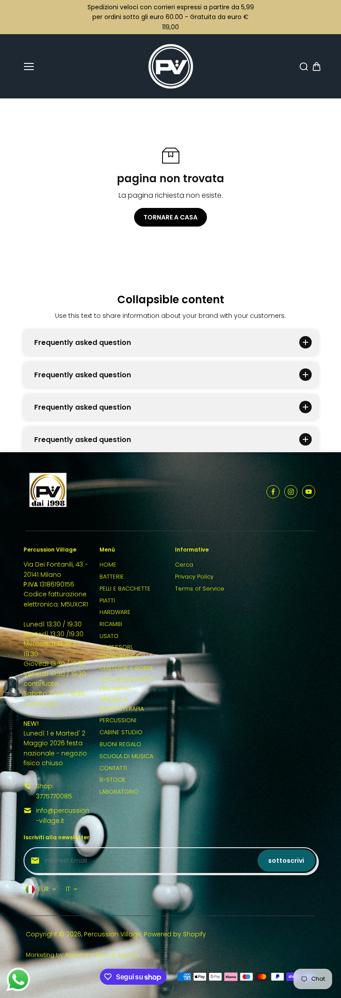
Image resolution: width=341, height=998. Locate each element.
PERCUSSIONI (117, 720)
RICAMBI (110, 624)
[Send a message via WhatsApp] (18, 980)
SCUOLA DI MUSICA (126, 756)
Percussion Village (112, 934)
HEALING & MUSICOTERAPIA (121, 704)
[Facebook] (273, 491)
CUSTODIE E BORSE (126, 668)
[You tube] (308, 491)
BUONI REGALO (120, 744)
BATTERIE (111, 576)
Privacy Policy (194, 576)
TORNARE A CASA (170, 217)
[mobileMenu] (29, 66)
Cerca (184, 564)
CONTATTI (113, 768)
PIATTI (107, 600)
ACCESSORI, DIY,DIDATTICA (119, 652)
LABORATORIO (119, 791)
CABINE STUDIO (121, 732)
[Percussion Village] (171, 66)
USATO (109, 636)
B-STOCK (112, 779)
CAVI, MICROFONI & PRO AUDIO (126, 684)
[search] (303, 66)
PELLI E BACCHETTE (125, 588)
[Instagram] (290, 491)
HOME (107, 564)
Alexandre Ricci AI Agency (102, 955)
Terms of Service (199, 588)
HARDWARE (115, 612)
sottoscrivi (286, 860)
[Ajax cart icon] (316, 66)
